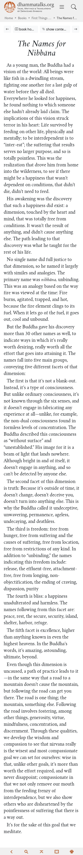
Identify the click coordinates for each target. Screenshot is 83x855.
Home (9, 18)
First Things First (42, 18)
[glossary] (57, 851)
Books (22, 18)
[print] (72, 851)
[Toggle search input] (73, 7)
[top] (41, 851)
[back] (11, 851)
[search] (26, 851)
